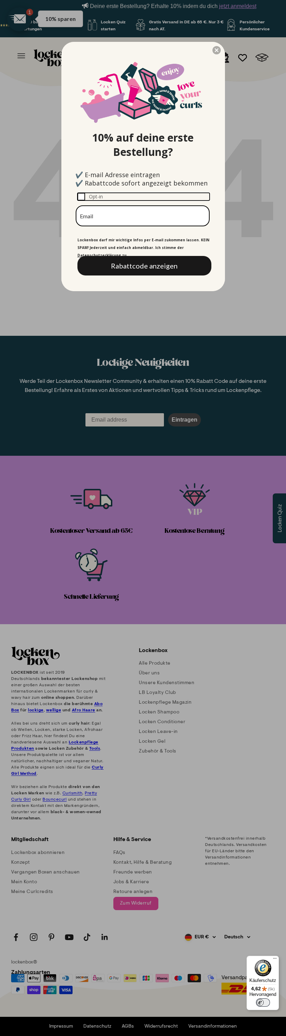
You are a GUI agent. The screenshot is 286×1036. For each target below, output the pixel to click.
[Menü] (275, 960)
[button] (216, 50)
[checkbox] (143, 197)
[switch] (263, 1002)
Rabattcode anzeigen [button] (144, 266)
